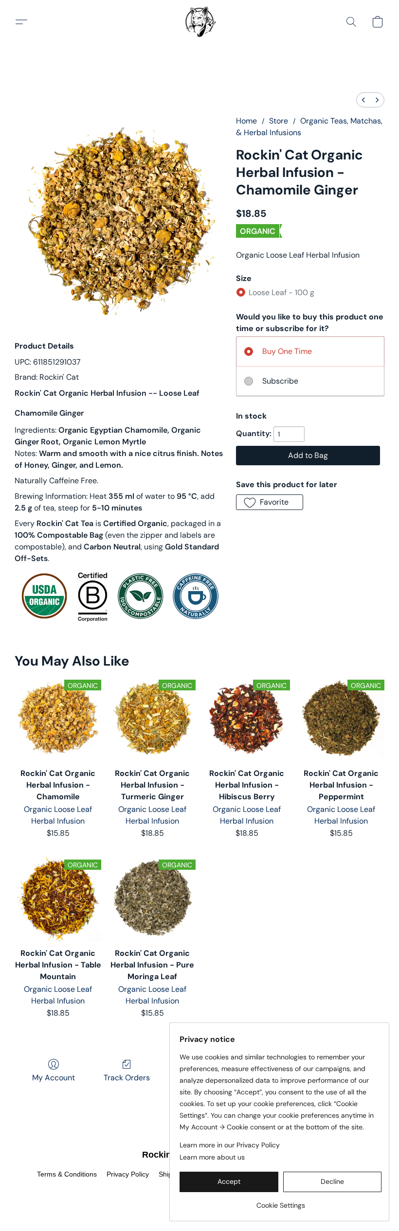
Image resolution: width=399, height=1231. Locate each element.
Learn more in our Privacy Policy (230, 1145)
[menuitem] (363, 100)
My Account (53, 1078)
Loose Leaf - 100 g (281, 292)
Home (246, 121)
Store (278, 121)
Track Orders (127, 1078)
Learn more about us (212, 1157)
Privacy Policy (128, 1174)
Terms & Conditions (67, 1174)
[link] (280, 1201)
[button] (199, 22)
